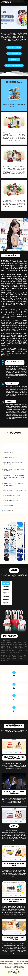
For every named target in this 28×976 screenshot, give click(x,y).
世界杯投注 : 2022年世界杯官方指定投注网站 (14, 792)
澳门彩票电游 (6, 599)
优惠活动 (14, 826)
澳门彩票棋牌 (6, 589)
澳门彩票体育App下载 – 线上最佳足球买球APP (14, 758)
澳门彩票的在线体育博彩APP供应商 (14, 864)
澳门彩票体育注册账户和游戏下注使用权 (14, 938)
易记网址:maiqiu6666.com (14, 65)
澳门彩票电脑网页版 (14, 53)
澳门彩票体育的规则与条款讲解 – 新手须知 (14, 900)
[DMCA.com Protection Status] (14, 972)
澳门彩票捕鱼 (6, 603)
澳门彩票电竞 (6, 593)
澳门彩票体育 (6, 583)
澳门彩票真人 (6, 586)
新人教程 (14, 59)
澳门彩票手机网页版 (14, 47)
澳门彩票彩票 (6, 596)
